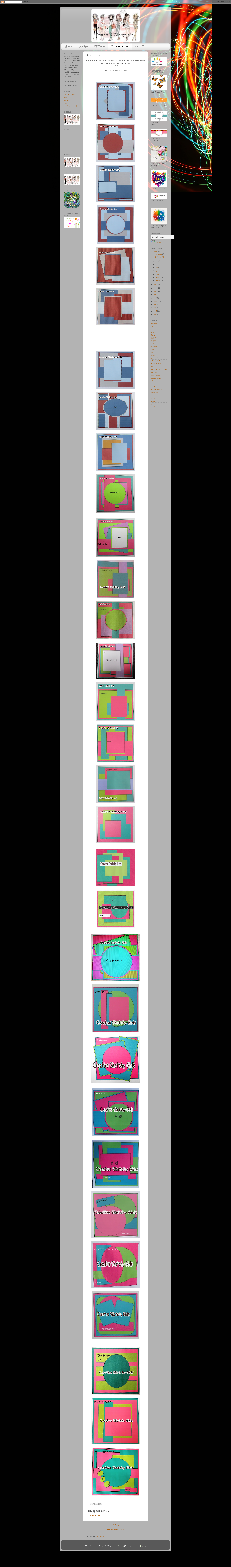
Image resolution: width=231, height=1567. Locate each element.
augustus (159, 254)
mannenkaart (155, 375)
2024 (156, 288)
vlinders (153, 387)
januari (158, 281)
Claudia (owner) (69, 95)
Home (68, 46)
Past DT (139, 46)
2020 (156, 301)
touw (153, 384)
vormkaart (154, 392)
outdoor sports (156, 378)
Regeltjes (83, 46)
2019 (155, 304)
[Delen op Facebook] (98, 1504)
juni (157, 264)
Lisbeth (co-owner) (70, 106)
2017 (155, 311)
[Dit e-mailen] (91, 1504)
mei (157, 268)
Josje (65, 103)
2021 (155, 298)
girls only (154, 347)
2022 (156, 295)
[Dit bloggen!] (94, 1504)
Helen (65, 97)
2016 (155, 314)
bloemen (154, 329)
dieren (153, 335)
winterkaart (155, 404)
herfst (153, 349)
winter (153, 401)
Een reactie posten (95, 1515)
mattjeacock (120, 1546)
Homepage (115, 1524)
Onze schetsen (120, 46)
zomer (153, 407)
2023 (156, 291)
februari (159, 277)
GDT (152, 344)
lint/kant (154, 372)
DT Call (153, 338)
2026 (156, 251)
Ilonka (66, 100)
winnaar (154, 398)
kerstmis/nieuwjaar (157, 358)
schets (153, 381)
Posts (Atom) (100, 1537)
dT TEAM (154, 341)
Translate (159, 242)
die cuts (153, 332)
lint (152, 367)
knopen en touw (156, 364)
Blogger (142, 1546)
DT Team (99, 46)
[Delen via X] (96, 1504)
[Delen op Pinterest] (100, 1504)
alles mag (154, 323)
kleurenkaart (155, 361)
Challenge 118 (159, 257)
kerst (152, 355)
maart (158, 274)
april (157, 271)
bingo (153, 326)
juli (157, 261)
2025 (156, 285)
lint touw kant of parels (159, 369)
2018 (155, 308)
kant (152, 352)
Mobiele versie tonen (115, 1529)
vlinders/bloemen (157, 390)
